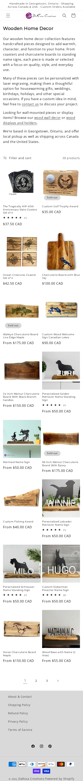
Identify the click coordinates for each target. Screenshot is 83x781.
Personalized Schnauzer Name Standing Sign (18, 588)
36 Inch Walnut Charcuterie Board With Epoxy (60, 464)
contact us (30, 104)
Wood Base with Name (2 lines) (58, 654)
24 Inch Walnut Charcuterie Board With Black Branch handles (21, 397)
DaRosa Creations (31, 779)
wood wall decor (47, 117)
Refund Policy (18, 713)
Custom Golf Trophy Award (60, 206)
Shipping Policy (19, 705)
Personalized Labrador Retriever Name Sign (57, 523)
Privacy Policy (18, 721)
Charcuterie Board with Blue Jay (61, 276)
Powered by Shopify (59, 779)
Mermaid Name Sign (16, 462)
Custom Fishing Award (18, 521)
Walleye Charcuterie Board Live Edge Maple (20, 336)
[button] (8, 15)
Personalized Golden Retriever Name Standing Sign (59, 397)
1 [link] (25, 680)
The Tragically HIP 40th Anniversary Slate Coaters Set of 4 (20, 209)
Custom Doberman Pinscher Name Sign (55, 588)
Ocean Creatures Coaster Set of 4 (19, 276)
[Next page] (57, 680)
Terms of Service (20, 730)
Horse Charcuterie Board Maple (19, 654)
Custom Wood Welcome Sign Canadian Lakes (58, 336)
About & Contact (20, 697)
